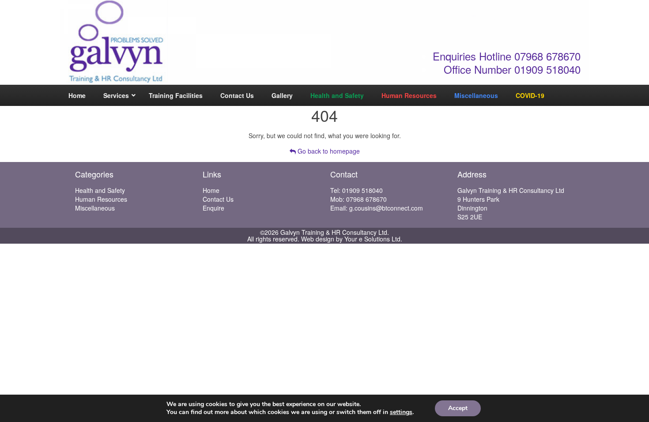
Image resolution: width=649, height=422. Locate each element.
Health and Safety (100, 190)
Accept (458, 408)
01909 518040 (362, 190)
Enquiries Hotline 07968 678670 (507, 56)
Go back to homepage (328, 151)
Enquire (213, 207)
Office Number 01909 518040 (512, 69)
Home (211, 190)
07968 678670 (366, 199)
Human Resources (101, 199)
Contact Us (218, 199)
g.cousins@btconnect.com (386, 207)
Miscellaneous (95, 207)
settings (401, 412)
